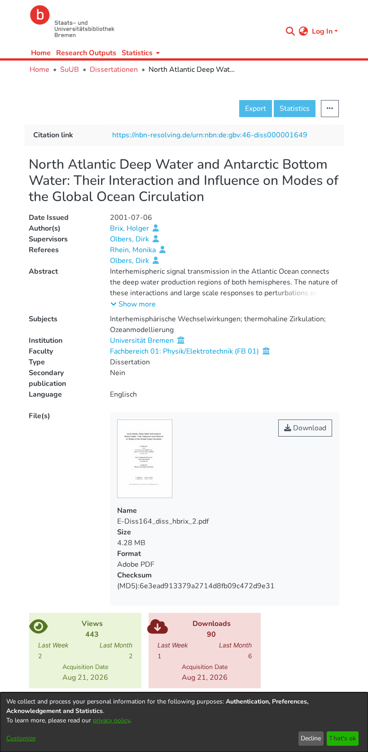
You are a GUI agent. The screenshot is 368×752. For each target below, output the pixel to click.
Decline (311, 738)
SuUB (69, 69)
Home (41, 53)
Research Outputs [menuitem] (86, 53)
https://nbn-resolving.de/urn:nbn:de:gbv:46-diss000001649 (209, 135)
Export (255, 109)
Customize (20, 738)
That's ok (342, 738)
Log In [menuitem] (322, 31)
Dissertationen (114, 69)
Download (308, 428)
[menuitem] (140, 52)
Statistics (295, 109)
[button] (133, 304)
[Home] (153, 21)
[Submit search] (290, 31)
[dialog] (184, 722)
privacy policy (111, 720)
